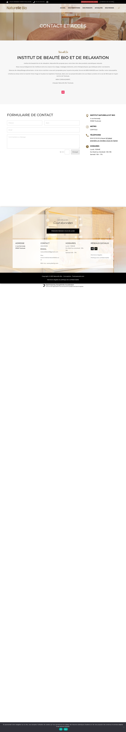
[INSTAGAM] (48, 2)
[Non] (124, 727)
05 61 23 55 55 (95, 138)
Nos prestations (74, 7)
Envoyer (75, 152)
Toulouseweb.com (78, 276)
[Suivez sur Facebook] (95, 248)
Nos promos (109, 7)
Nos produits (87, 7)
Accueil (62, 7)
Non (65, 729)
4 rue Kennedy (95, 118)
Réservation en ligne (89, 1)
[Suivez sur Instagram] (63, 92)
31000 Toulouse (95, 121)
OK (61, 729)
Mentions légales (96, 255)
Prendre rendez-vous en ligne (63, 231)
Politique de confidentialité (100, 257)
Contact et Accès (106, 1)
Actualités (99, 7)
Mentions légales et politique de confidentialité (63, 280)
